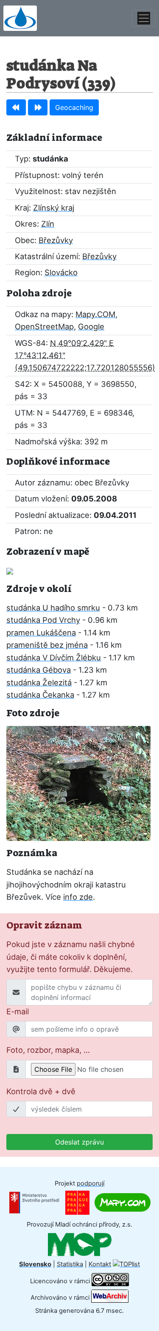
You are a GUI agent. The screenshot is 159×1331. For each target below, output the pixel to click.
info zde (78, 896)
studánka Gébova (38, 669)
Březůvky (56, 240)
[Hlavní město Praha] (77, 1202)
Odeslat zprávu (79, 1142)
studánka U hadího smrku (53, 607)
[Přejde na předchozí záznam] (16, 107)
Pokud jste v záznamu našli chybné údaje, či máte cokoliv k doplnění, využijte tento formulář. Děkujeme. (70, 956)
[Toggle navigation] (144, 18)
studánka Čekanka (40, 694)
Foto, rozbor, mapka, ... (48, 1049)
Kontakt (100, 1264)
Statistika (70, 1264)
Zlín (47, 223)
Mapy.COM (95, 314)
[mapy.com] (122, 1202)
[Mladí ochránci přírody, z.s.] (80, 1244)
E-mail (17, 1011)
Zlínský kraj (53, 207)
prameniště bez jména (47, 644)
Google (91, 326)
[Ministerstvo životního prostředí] (34, 1202)
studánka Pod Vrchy (43, 619)
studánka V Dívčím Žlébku (53, 657)
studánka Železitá (39, 682)
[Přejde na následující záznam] (37, 107)
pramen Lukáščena (41, 632)
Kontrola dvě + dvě (40, 1091)
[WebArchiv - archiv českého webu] (109, 1297)
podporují (90, 1183)
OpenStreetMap (44, 326)
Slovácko (61, 272)
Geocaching (74, 107)
